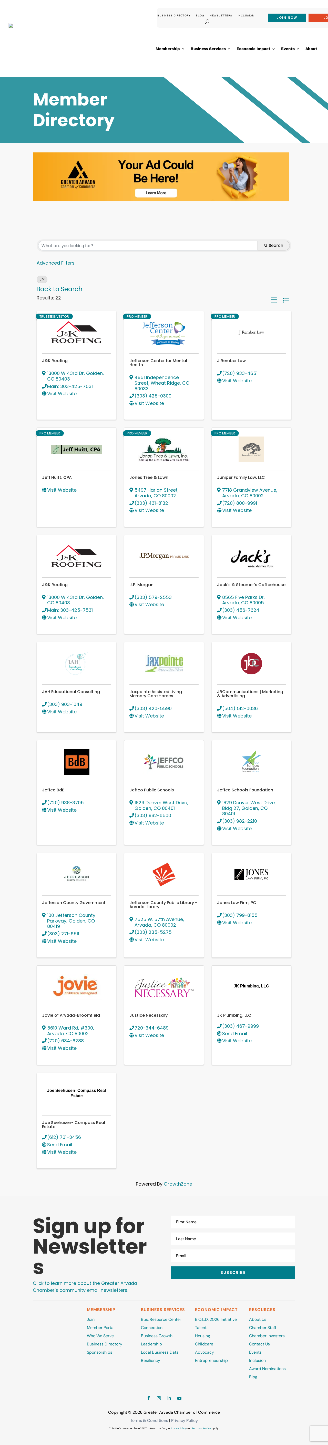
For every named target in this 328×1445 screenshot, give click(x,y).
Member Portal (101, 1327)
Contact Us (259, 1344)
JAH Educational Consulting (71, 692)
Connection (151, 1327)
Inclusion (246, 15)
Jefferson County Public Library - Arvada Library (163, 905)
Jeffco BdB (53, 790)
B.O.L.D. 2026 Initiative (216, 1319)
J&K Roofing (55, 361)
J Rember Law (231, 361)
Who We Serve (100, 1336)
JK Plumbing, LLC (234, 1015)
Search (276, 245)
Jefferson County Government (74, 903)
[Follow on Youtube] (179, 1398)
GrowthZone (178, 1184)
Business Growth (156, 1336)
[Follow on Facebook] (149, 1398)
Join (91, 1319)
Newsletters (221, 15)
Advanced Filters (56, 263)
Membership (168, 49)
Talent (201, 1327)
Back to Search (59, 289)
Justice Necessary (148, 1015)
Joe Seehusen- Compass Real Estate (73, 1125)
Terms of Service (201, 1428)
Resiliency (150, 1360)
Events (288, 49)
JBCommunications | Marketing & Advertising (250, 694)
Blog (200, 15)
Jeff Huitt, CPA (57, 477)
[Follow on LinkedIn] (169, 1398)
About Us (257, 1319)
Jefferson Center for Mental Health (158, 363)
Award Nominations (267, 1368)
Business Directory (173, 15)
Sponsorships (99, 1352)
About (311, 49)
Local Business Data (160, 1352)
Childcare (204, 1344)
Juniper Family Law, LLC (241, 477)
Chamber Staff (262, 1327)
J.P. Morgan (141, 585)
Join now (287, 17)
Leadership (151, 1344)
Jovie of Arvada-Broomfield (71, 1015)
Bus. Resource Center (161, 1319)
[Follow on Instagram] (159, 1398)
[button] (274, 300)
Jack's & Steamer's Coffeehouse (251, 585)
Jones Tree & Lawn (148, 477)
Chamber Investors (267, 1336)
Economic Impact (253, 49)
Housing (202, 1336)
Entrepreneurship (212, 1360)
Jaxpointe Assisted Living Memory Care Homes (155, 694)
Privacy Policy (184, 1420)
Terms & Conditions (149, 1420)
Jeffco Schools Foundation (245, 790)
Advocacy (204, 1352)
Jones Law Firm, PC (236, 903)
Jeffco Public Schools (151, 790)
